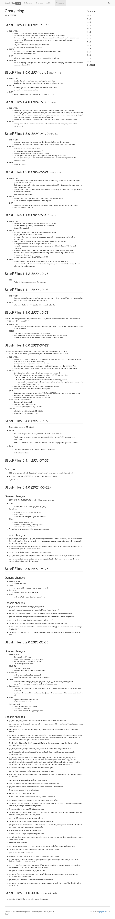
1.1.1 (89, 38)
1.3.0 (89, 25)
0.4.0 (89, 55)
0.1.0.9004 (91, 65)
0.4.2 (89, 48)
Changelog (60, 3)
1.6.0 (89, 15)
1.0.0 (89, 45)
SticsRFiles (10, 2)
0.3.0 (89, 58)
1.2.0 (89, 28)
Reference (39, 3)
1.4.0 (89, 22)
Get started (28, 3)
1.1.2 (89, 35)
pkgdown (102, 911)
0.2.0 (89, 61)
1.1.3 (89, 32)
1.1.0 (89, 42)
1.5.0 (89, 19)
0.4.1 (89, 52)
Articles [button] (49, 3)
